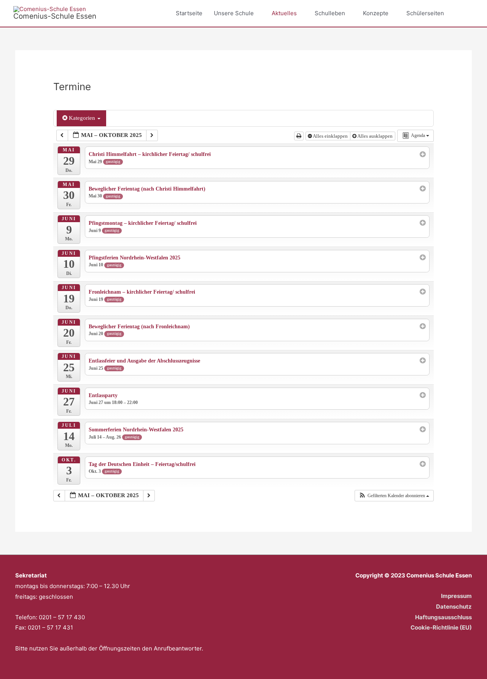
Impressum (456, 595)
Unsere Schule (234, 13)
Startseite (189, 13)
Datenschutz (454, 606)
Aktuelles (284, 13)
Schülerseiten (425, 13)
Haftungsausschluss (443, 617)
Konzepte (375, 13)
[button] (465, 13)
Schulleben (330, 13)
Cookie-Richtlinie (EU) (441, 627)
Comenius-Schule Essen (54, 16)
